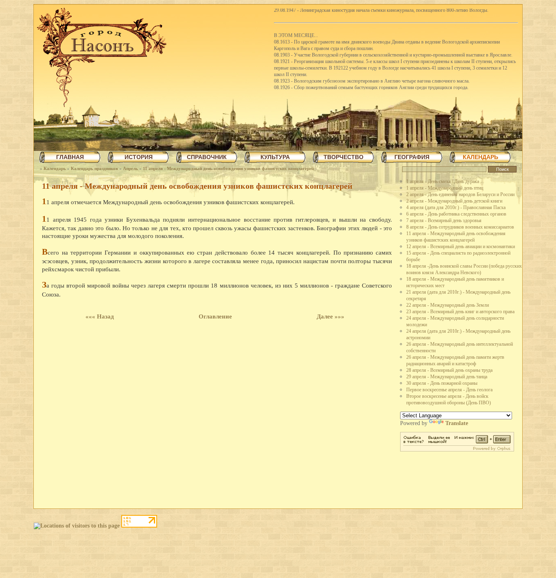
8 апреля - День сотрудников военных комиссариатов (460, 227)
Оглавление (215, 316)
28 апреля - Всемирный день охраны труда (449, 370)
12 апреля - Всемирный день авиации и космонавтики (460, 246)
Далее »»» (330, 316)
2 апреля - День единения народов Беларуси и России (460, 194)
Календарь (55, 168)
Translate (456, 423)
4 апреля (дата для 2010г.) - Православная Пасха (456, 207)
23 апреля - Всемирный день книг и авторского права (460, 311)
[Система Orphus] (457, 450)
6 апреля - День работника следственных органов (456, 214)
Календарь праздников (94, 168)
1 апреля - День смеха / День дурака (442, 181)
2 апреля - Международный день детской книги (454, 201)
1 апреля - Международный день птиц (444, 188)
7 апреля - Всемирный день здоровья (444, 220)
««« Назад (99, 316)
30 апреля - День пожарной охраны (441, 383)
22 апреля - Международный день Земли (447, 305)
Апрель (130, 168)
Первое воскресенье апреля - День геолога (449, 390)
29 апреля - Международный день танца (446, 377)
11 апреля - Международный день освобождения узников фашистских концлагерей (228, 168)
